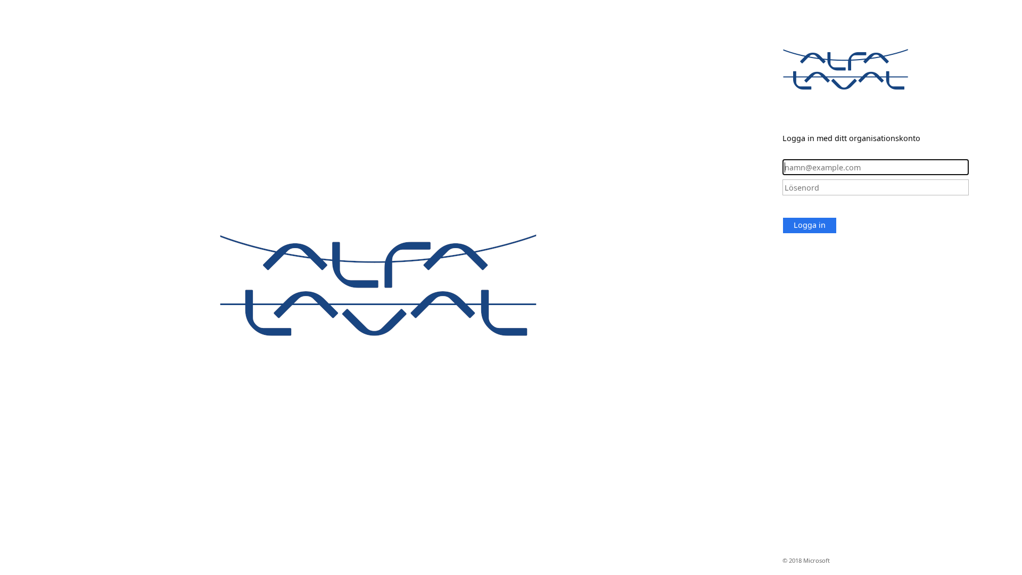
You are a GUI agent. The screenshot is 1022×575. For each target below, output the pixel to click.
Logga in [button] (810, 225)
